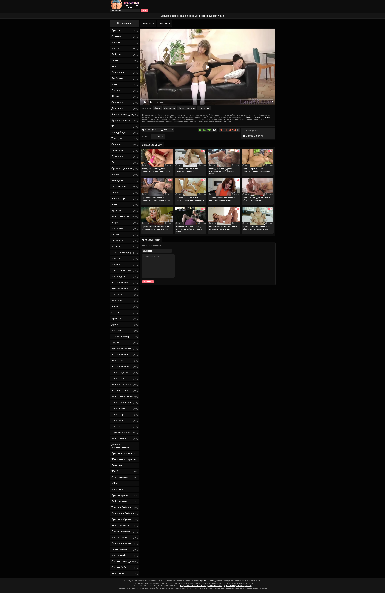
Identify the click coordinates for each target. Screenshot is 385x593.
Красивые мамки (120, 531)
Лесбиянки (117, 78)
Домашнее (117, 108)
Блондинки (117, 180)
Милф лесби (118, 378)
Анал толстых (119, 300)
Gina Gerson (158, 136)
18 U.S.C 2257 (215, 585)
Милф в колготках (121, 402)
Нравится (206, 129)
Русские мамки (119, 288)
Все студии (164, 23)
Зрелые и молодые (122, 114)
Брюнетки (116, 210)
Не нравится (229, 129)
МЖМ (114, 483)
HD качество (118, 186)
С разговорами (119, 477)
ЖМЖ (114, 471)
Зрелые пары (118, 198)
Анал (114, 66)
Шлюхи (115, 96)
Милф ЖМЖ (118, 408)
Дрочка (115, 324)
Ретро (114, 222)
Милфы (115, 42)
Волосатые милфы (122, 384)
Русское (115, 30)
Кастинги (116, 90)
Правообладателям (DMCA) (238, 585)
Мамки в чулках (120, 537)
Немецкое (117, 150)
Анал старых (118, 573)
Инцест (115, 60)
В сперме (116, 246)
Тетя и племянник (121, 270)
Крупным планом (121, 432)
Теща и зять (118, 294)
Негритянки (117, 240)
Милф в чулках (119, 372)
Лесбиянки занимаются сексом (255, 117)
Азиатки (115, 174)
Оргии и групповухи (122, 168)
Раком (114, 204)
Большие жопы (119, 438)
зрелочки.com (207, 580)
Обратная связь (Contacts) (193, 585)
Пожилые (116, 465)
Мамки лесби (118, 555)
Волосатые (117, 72)
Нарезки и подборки (122, 252)
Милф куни (117, 420)
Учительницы (118, 228)
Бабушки (116, 54)
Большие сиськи (120, 216)
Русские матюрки (121, 348)
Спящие (116, 144)
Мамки (115, 48)
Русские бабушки (121, 519)
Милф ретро (118, 414)
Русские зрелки (119, 495)
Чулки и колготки (120, 120)
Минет (114, 84)
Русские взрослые (121, 453)
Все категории (124, 23)
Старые (115, 312)
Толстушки (117, 138)
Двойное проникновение (120, 446)
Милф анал (117, 489)
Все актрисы (148, 23)
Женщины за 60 (120, 282)
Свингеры (117, 102)
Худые (115, 342)
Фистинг (115, 234)
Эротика (116, 318)
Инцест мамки (119, 549)
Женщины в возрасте (123, 459)
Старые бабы (119, 567)
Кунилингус (117, 156)
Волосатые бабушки (122, 513)
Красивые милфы (121, 336)
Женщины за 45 (120, 366)
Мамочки (116, 264)
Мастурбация (118, 132)
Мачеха (115, 258)
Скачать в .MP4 (254, 135)
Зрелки (115, 306)
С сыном (116, 36)
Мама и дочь (118, 276)
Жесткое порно (119, 390)
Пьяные (115, 192)
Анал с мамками (120, 525)
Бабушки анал (119, 501)
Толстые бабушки (121, 507)
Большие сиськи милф (124, 396)
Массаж (115, 426)
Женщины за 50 (120, 354)
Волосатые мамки (121, 543)
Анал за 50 (117, 360)
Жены (114, 126)
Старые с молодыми (122, 561)
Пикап (114, 162)
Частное (116, 330)
